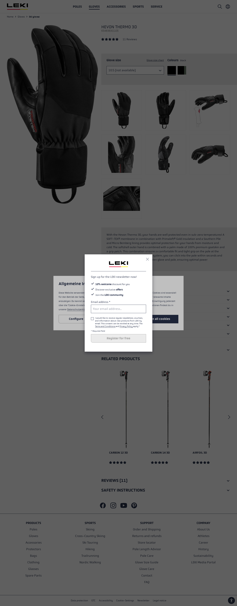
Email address (100, 302)
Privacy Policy (126, 326)
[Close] (147, 259)
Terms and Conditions (105, 326)
